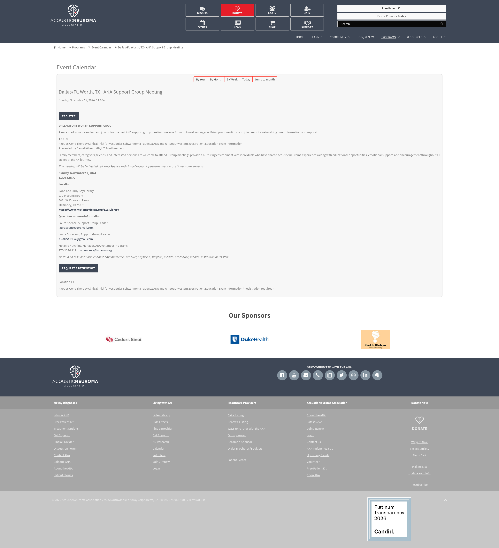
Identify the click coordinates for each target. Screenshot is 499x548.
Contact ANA (62, 455)
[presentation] (55, 340)
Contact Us (314, 442)
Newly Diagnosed (65, 403)
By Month (216, 79)
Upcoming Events (318, 455)
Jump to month (265, 79)
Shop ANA (313, 475)
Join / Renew (161, 462)
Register (69, 116)
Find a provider (163, 428)
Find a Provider (64, 442)
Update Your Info (420, 473)
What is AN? (61, 415)
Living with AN (162, 403)
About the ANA (63, 468)
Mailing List (419, 467)
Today (246, 79)
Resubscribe (419, 484)
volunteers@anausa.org (96, 250)
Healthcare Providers (242, 403)
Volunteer (159, 455)
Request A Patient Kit (78, 268)
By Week (232, 79)
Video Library (161, 415)
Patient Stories (63, 475)
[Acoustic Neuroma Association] (73, 24)
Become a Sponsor (240, 442)
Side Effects (160, 422)
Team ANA (419, 455)
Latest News (314, 422)
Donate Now (419, 403)
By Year (200, 79)
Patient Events (237, 460)
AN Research (161, 442)
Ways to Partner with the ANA (246, 428)
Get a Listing (236, 415)
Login (156, 468)
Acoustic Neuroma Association (327, 403)
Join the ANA (62, 462)
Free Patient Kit (63, 422)
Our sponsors (237, 435)
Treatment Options (66, 428)
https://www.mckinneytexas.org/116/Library (89, 210)
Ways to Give (419, 442)
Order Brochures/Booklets (245, 448)
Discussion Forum (65, 448)
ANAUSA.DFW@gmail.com (76, 239)
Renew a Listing (238, 422)
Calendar (159, 448)
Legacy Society (419, 449)
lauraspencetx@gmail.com (76, 227)
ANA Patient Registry (320, 448)
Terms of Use (196, 500)
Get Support (62, 435)
